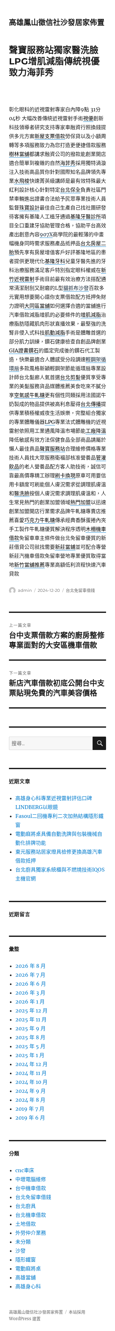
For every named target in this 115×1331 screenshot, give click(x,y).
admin (25, 590)
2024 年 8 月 (30, 1100)
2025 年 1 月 (29, 1055)
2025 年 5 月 (30, 1046)
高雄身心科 (28, 1286)
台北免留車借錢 (80, 590)
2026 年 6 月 (30, 984)
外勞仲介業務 (30, 1233)
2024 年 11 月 (31, 1073)
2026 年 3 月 (30, 992)
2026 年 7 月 (30, 975)
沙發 (20, 1250)
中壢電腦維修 (30, 1179)
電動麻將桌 (28, 1268)
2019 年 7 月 (29, 1109)
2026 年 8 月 (30, 966)
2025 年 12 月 (31, 1010)
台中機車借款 (30, 1188)
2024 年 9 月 (30, 1091)
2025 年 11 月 (31, 1019)
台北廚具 (25, 1206)
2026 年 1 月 (30, 1001)
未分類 (23, 1242)
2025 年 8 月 (30, 1037)
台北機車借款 (30, 1215)
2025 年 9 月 (30, 1028)
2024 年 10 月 (31, 1082)
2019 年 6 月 (30, 1117)
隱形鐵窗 (25, 1259)
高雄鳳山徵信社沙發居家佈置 (56, 22)
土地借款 (25, 1224)
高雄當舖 (25, 1277)
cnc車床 (24, 1170)
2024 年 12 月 (31, 1064)
